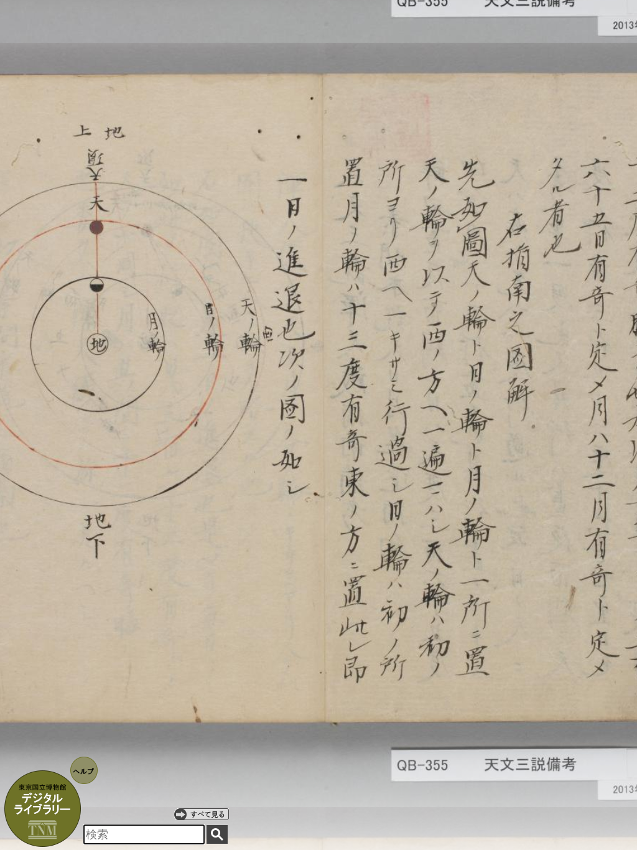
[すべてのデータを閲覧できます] (202, 814)
